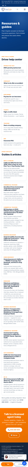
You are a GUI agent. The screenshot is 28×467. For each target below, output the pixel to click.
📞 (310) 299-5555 (14, 430)
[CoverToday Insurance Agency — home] (7, 9)
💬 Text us (14, 435)
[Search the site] (17, 9)
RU (5, 5)
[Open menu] (24, 9)
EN (3, 5)
